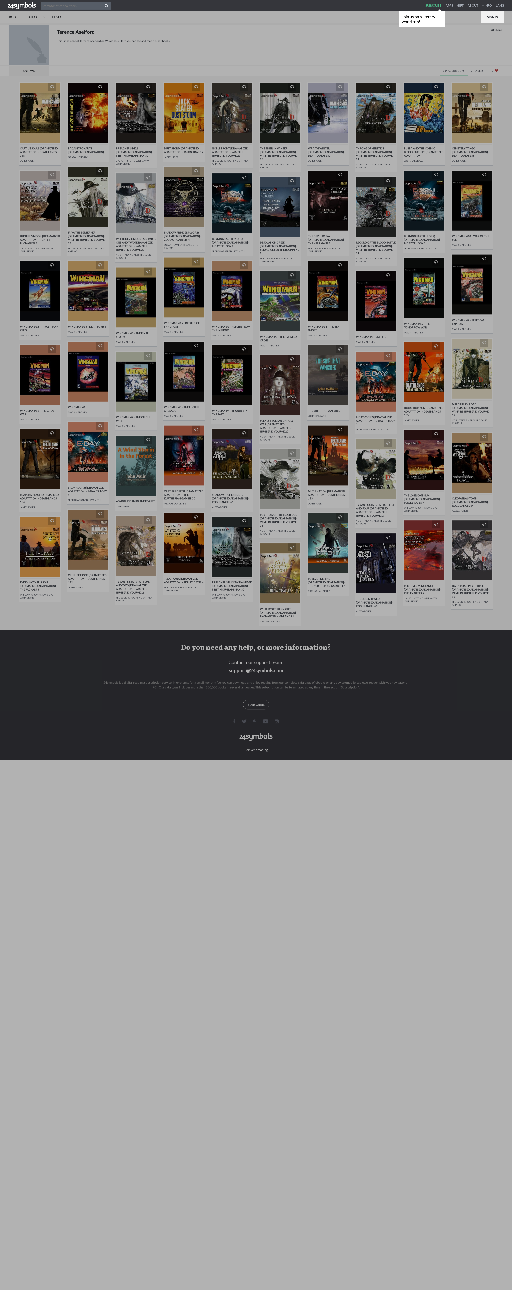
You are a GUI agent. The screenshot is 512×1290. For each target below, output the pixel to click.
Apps (449, 5)
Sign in (492, 17)
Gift (460, 5)
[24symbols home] (22, 5)
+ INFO (487, 5)
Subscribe (433, 5)
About (473, 5)
